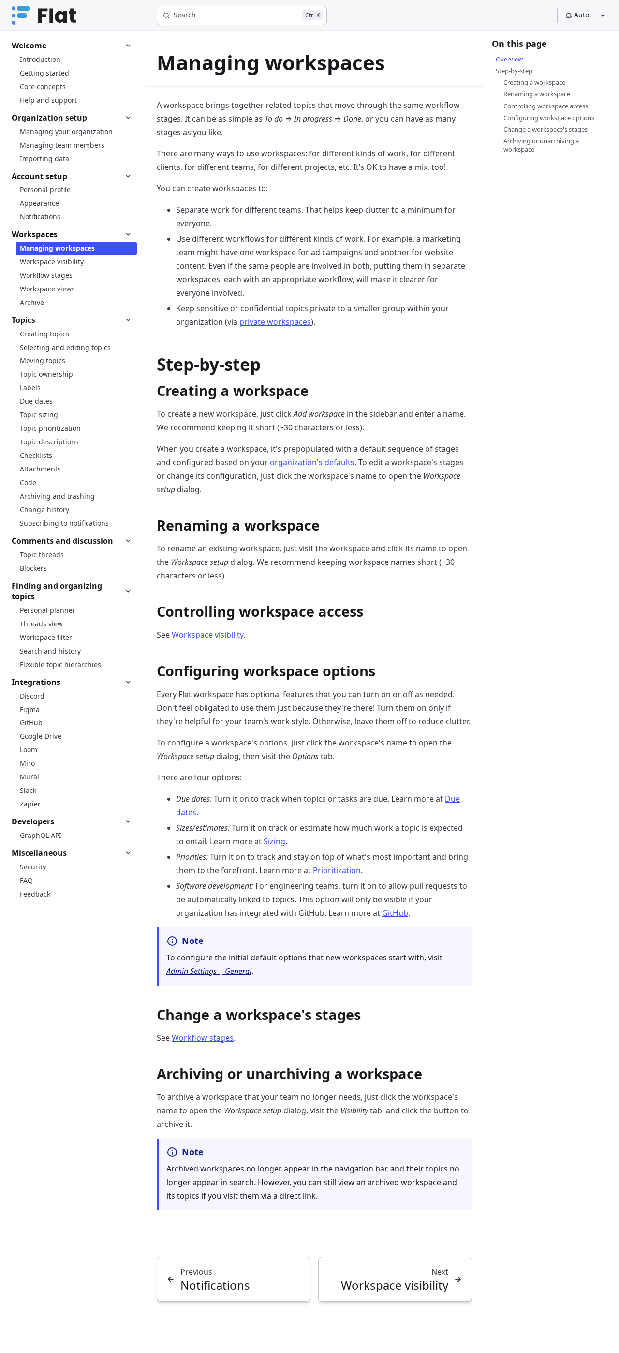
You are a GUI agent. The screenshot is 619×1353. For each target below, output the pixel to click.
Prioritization (337, 870)
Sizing (274, 841)
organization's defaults (312, 462)
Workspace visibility (207, 634)
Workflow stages (203, 1038)
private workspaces (275, 322)
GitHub (395, 913)
